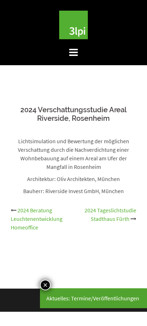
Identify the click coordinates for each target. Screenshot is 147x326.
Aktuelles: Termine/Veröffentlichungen (92, 298)
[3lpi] (73, 24)
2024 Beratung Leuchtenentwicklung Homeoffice (36, 219)
